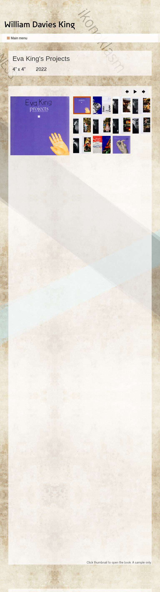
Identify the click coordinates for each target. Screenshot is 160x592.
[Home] (41, 25)
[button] (17, 38)
